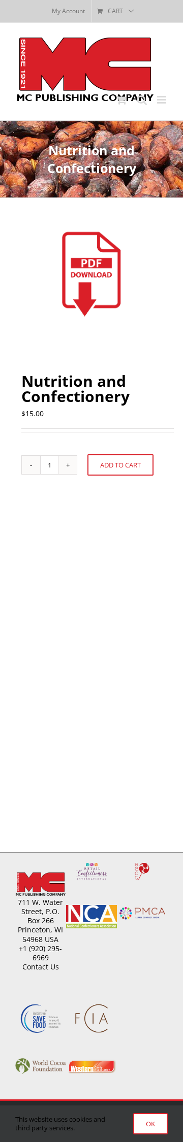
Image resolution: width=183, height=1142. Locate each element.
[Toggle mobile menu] (162, 99)
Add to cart (120, 464)
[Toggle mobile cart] (121, 99)
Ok (150, 1123)
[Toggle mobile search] (142, 99)
